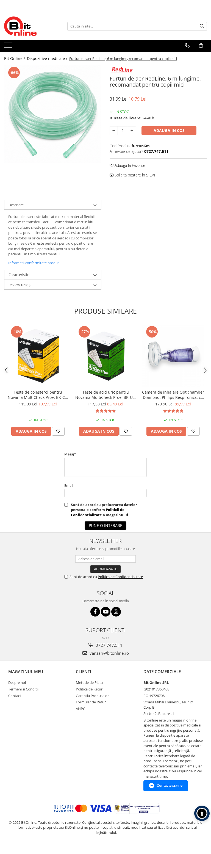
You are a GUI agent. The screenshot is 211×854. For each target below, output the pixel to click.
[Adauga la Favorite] (58, 431)
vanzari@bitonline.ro (108, 653)
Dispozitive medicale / (47, 58)
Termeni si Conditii (23, 689)
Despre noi (17, 682)
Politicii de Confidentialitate (97, 512)
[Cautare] (202, 26)
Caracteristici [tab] (19, 274)
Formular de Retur (91, 702)
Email (68, 485)
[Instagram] (116, 612)
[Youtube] (105, 612)
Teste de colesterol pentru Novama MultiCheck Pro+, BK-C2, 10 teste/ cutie (38, 394)
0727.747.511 (109, 645)
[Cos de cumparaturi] (201, 45)
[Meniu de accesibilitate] (202, 813)
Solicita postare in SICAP (134, 175)
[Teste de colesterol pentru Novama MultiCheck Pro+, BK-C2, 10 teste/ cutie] (38, 356)
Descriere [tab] (16, 204)
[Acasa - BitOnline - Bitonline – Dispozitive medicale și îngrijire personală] (31, 26)
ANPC (80, 708)
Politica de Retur (89, 689)
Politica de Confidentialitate (120, 576)
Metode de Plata (89, 682)
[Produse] (9, 47)
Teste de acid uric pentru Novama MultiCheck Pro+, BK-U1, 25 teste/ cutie (105, 394)
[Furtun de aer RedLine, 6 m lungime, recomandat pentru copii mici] (52, 114)
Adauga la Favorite (129, 165)
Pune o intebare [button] (105, 525)
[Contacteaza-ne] (187, 45)
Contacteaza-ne (169, 785)
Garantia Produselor (92, 695)
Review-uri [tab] (19, 284)
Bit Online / (15, 58)
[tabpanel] (52, 114)
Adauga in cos (169, 130)
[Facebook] (95, 612)
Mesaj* (70, 454)
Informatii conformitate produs (33, 262)
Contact (14, 695)
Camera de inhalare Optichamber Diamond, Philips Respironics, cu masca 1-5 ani (173, 394)
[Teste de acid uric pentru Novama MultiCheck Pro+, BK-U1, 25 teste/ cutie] (105, 356)
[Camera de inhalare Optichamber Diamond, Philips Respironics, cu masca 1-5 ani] (173, 356)
